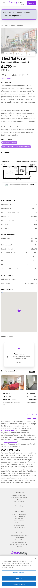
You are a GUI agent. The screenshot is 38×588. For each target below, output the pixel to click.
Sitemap (19, 546)
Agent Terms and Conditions (19, 544)
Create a (19, 514)
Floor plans (21, 54)
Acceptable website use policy (19, 535)
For (19, 518)
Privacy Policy (19, 540)
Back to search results (13, 25)
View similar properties (13, 16)
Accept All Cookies (19, 584)
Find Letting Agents (19, 527)
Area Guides (19, 506)
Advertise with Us (19, 525)
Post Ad (31, 3)
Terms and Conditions (19, 542)
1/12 (10, 54)
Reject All (19, 578)
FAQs (19, 499)
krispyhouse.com (7, 430)
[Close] (35, 558)
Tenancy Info (6, 78)
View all (32, 371)
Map (32, 54)
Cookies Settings (19, 537)
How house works (19, 497)
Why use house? (19, 495)
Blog (19, 504)
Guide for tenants (19, 501)
